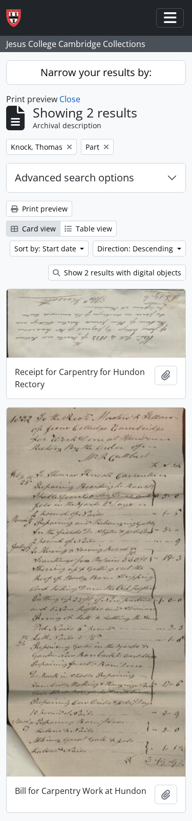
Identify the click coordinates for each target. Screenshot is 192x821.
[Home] (17, 18)
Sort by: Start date (46, 248)
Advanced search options (74, 177)
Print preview (44, 209)
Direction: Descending (136, 248)
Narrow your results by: (96, 72)
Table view (93, 228)
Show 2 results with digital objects (121, 272)
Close (69, 99)
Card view (38, 228)
